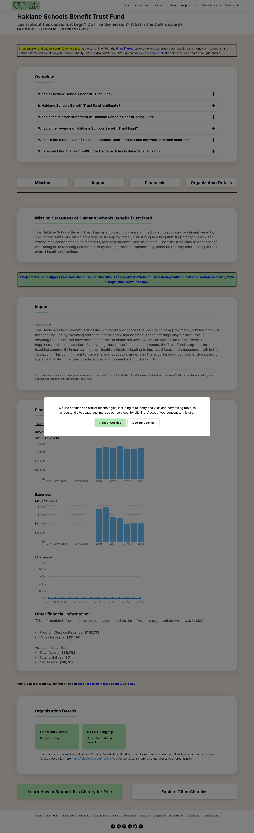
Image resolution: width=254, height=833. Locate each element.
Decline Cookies (143, 422)
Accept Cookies (110, 422)
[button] (127, 416)
